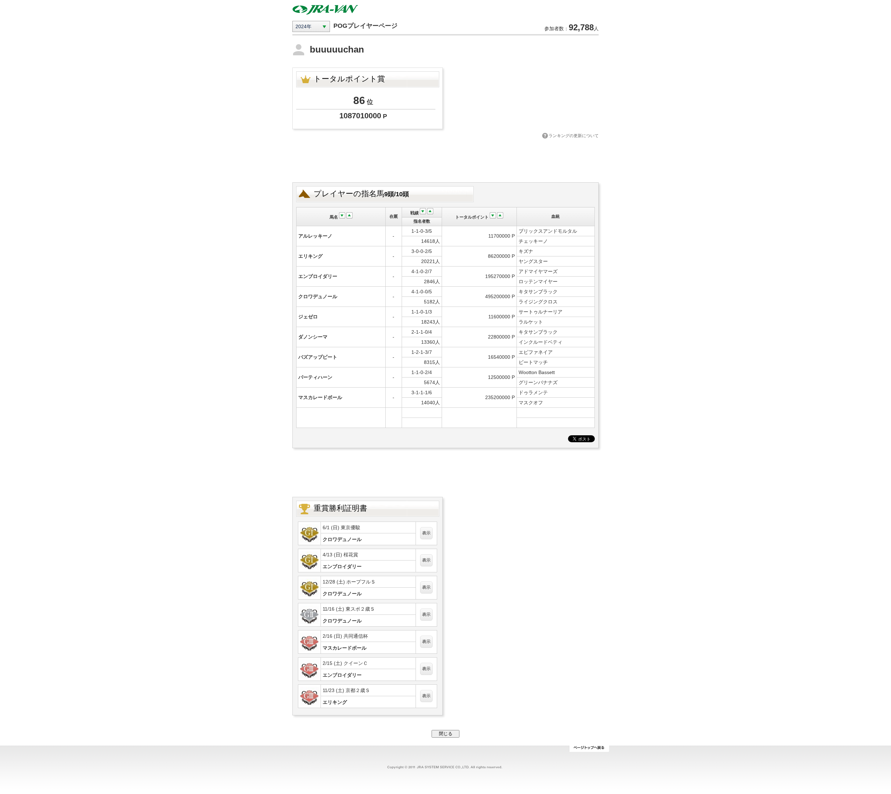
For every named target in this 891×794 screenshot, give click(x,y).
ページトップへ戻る (589, 749)
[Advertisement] (445, 159)
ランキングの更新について (574, 135)
